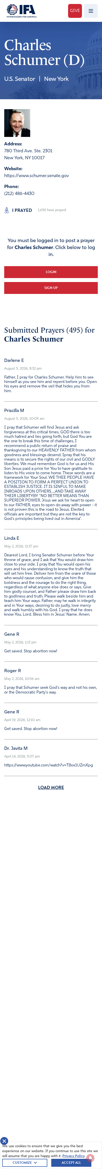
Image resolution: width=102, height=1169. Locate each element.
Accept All (71, 1162)
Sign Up (51, 287)
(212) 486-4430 (19, 194)
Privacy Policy (73, 1156)
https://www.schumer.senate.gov (36, 176)
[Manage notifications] (90, 1158)
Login (51, 272)
